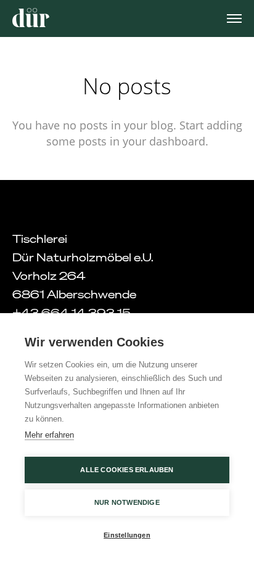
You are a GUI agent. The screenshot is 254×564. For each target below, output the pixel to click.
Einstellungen (127, 535)
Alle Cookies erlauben (126, 469)
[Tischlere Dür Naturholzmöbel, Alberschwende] (30, 18)
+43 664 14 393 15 (71, 312)
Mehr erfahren (49, 434)
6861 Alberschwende (74, 294)
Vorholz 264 (49, 275)
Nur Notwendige (127, 502)
